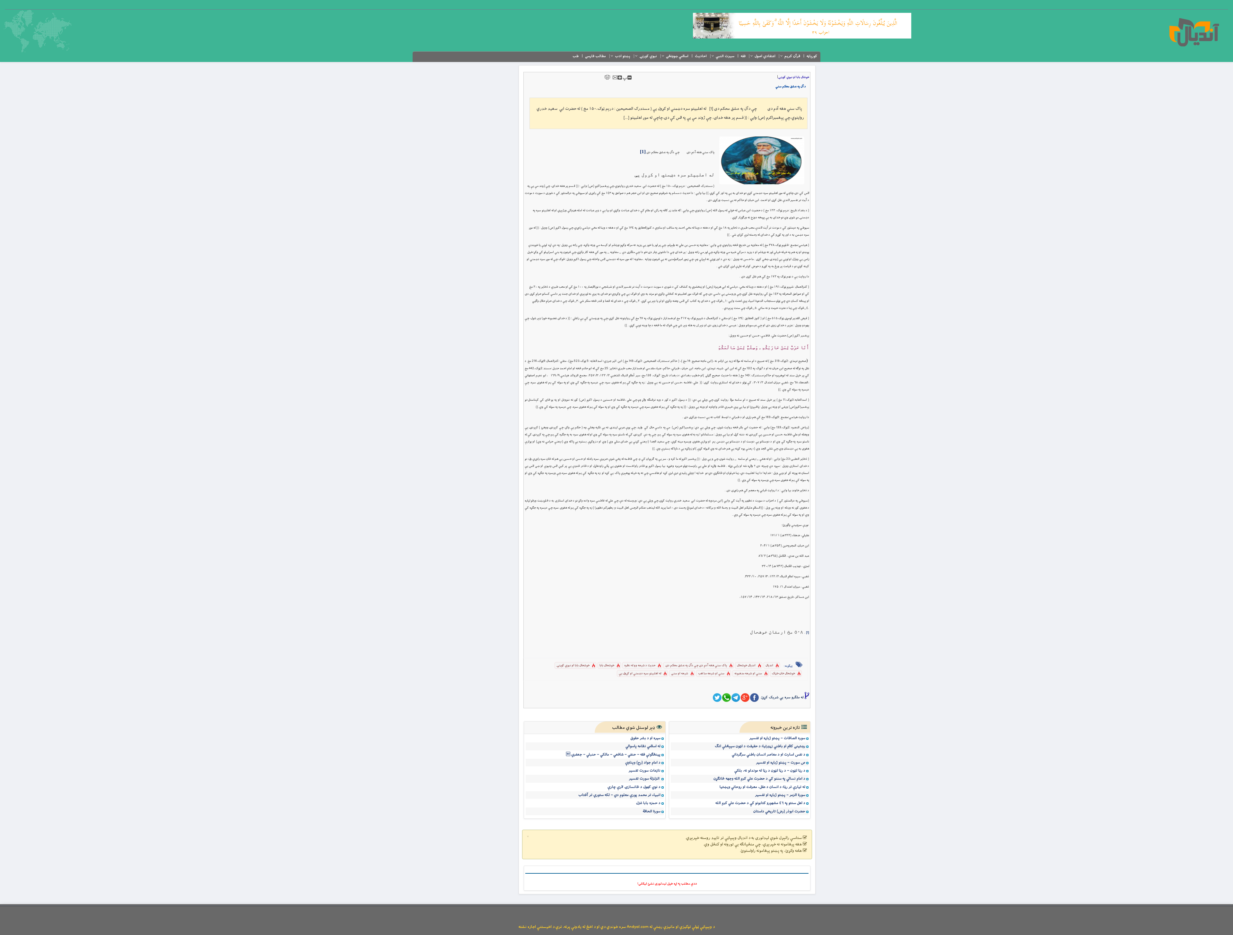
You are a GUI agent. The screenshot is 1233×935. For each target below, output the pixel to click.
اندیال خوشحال (746, 665)
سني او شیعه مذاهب (711, 673)
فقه (743, 56)
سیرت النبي (725, 56)
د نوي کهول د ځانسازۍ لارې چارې (634, 787)
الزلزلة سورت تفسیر (644, 778)
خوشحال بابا (606, 665)
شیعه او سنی (679, 673)
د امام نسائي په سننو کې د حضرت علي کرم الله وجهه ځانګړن (759, 778)
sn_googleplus (745, 697)
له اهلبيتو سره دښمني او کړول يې (640, 673)
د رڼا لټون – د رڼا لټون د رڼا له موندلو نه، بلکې (769, 770)
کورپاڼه (812, 56)
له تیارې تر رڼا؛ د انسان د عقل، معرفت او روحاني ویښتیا (762, 787)
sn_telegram (735, 697)
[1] (807, 633)
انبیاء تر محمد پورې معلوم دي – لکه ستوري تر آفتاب (619, 795)
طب (576, 56)
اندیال (769, 665)
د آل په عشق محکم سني (790, 86)
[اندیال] (1194, 32)
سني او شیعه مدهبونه (748, 673)
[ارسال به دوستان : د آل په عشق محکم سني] (615, 77)
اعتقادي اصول (765, 56)
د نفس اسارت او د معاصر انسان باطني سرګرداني (768, 754)
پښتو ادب (622, 56)
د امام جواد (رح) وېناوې (642, 762)
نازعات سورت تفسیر (644, 770)
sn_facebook (754, 697)
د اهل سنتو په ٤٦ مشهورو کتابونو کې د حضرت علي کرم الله (760, 803)
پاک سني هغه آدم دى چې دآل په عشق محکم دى (696, 665)
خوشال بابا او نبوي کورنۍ (793, 77)
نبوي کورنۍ (648, 56)
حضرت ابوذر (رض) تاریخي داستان (779, 811)
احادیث (701, 56)
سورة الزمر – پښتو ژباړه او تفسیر (780, 795)
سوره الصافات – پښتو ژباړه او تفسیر (777, 738)
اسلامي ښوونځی (677, 56)
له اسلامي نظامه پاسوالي (642, 746)
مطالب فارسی (595, 56)
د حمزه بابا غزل (648, 803)
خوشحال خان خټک (783, 673)
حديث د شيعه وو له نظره (639, 665)
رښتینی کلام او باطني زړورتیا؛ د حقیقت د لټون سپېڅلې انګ (760, 746)
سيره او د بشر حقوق (645, 738)
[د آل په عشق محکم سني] (761, 160)
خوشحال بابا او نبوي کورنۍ (573, 665)
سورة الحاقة (651, 811)
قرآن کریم (792, 56)
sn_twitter (717, 697)
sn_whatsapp (726, 697)
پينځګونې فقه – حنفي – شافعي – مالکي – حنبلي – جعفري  (613, 754)
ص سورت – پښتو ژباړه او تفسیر (780, 762)
